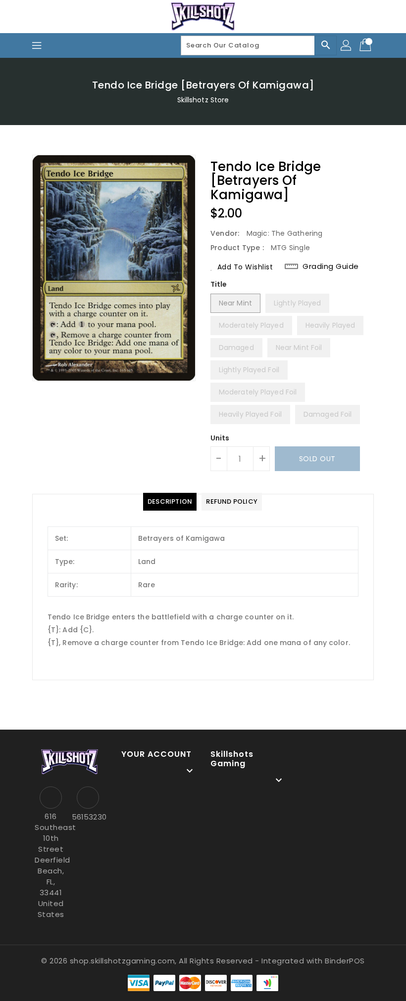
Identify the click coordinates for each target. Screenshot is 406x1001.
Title (218, 284)
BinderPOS (345, 961)
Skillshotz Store (203, 100)
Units (220, 438)
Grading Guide (331, 266)
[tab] (170, 502)
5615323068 (88, 817)
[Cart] (366, 45)
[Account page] (346, 45)
